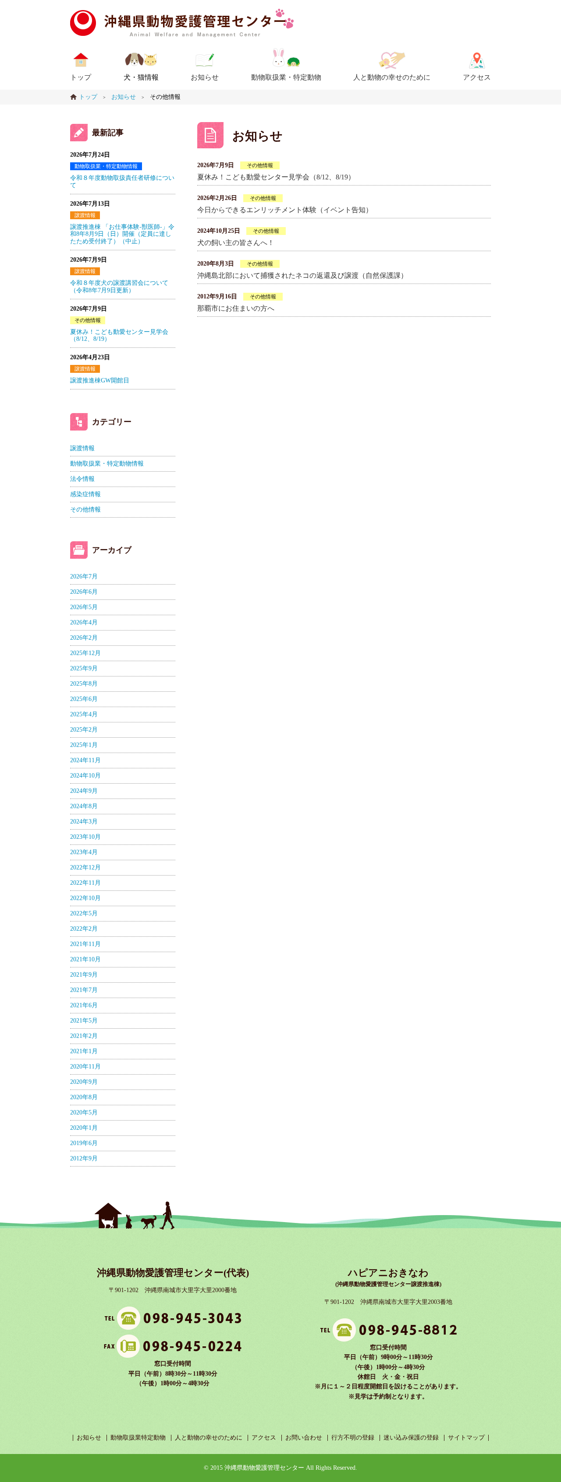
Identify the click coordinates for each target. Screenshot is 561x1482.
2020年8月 (84, 1097)
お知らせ (205, 77)
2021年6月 (84, 1005)
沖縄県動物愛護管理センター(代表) (173, 1272)
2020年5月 (84, 1112)
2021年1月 (84, 1051)
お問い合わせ (303, 1437)
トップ (80, 77)
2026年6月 (84, 592)
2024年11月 (85, 760)
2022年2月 (84, 928)
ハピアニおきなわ (388, 1272)
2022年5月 (84, 913)
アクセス (477, 77)
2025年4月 (84, 714)
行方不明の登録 (352, 1437)
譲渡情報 (85, 215)
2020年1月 (84, 1128)
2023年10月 (85, 837)
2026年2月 (84, 637)
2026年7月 (84, 576)
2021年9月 (84, 974)
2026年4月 (84, 622)
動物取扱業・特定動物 (286, 77)
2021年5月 (84, 1020)
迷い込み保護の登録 (411, 1437)
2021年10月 (85, 959)
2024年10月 (85, 775)
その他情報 (260, 165)
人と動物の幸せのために (391, 77)
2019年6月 (84, 1143)
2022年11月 (85, 882)
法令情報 (82, 479)
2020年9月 (84, 1082)
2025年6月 (84, 699)
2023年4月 (84, 852)
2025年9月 (84, 668)
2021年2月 (84, 1036)
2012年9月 (84, 1158)
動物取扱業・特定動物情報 (106, 166)
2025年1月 (84, 745)
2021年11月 (85, 944)
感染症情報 (85, 494)
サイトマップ (466, 1437)
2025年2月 (84, 729)
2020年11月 (85, 1066)
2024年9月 (84, 791)
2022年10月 (85, 898)
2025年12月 (85, 653)
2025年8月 (84, 683)
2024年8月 (84, 806)
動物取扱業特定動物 (138, 1437)
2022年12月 (85, 867)
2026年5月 (84, 607)
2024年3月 (84, 821)
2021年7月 (84, 990)
